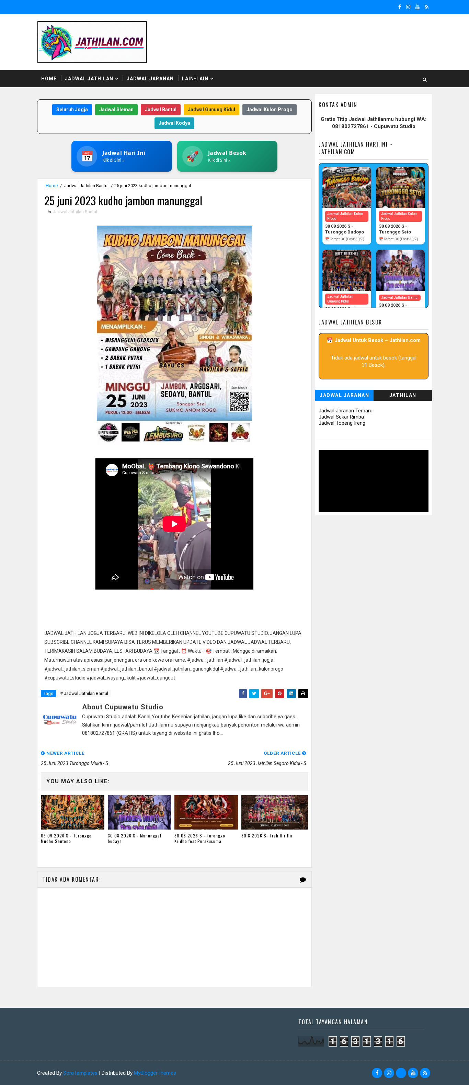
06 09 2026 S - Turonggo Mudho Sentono (66, 838)
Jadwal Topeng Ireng (342, 423)
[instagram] (408, 7)
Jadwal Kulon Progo (270, 109)
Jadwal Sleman (116, 109)
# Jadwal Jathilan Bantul (84, 693)
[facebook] (400, 7)
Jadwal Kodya (174, 123)
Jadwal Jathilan (89, 78)
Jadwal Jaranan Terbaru (346, 411)
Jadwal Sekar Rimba (341, 417)
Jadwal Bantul (160, 109)
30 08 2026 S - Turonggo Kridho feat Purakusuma (199, 838)
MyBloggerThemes (155, 1073)
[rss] (426, 7)
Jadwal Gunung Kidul (211, 109)
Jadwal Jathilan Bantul (86, 185)
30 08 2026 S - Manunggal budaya (134, 838)
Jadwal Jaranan (150, 78)
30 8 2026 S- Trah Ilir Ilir (267, 835)
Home (49, 78)
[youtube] (417, 7)
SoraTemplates (80, 1073)
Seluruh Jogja (72, 109)
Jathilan (402, 395)
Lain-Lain (195, 78)
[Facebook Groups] (401, 1073)
